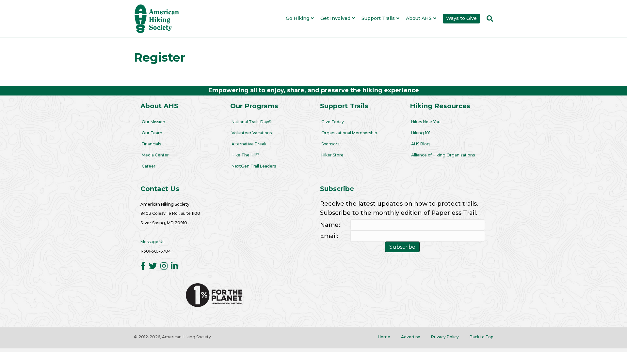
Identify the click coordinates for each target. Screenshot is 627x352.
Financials (151, 143)
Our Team (152, 132)
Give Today (332, 121)
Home (384, 336)
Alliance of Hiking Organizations (443, 155)
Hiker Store (332, 155)
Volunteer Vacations (252, 132)
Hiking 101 (420, 132)
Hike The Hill (245, 155)
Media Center (155, 155)
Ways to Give (461, 18)
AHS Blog (420, 143)
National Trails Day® (252, 121)
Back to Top (481, 336)
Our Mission (153, 121)
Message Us (152, 241)
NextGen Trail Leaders (254, 166)
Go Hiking (297, 18)
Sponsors (330, 143)
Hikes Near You (426, 121)
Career (148, 166)
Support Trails (378, 18)
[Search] (488, 18)
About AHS (419, 18)
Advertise (410, 336)
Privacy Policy (445, 336)
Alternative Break (249, 143)
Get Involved (335, 18)
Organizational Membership (349, 132)
